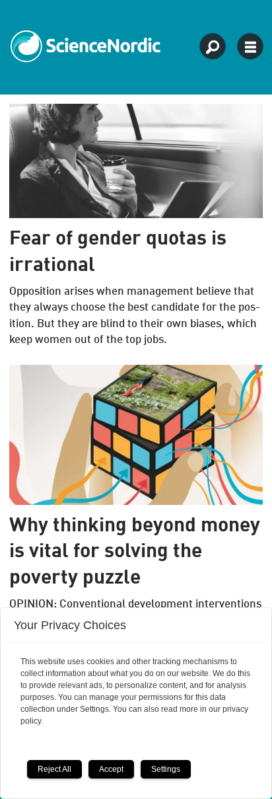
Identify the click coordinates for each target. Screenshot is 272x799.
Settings (165, 769)
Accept (111, 769)
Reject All (54, 769)
